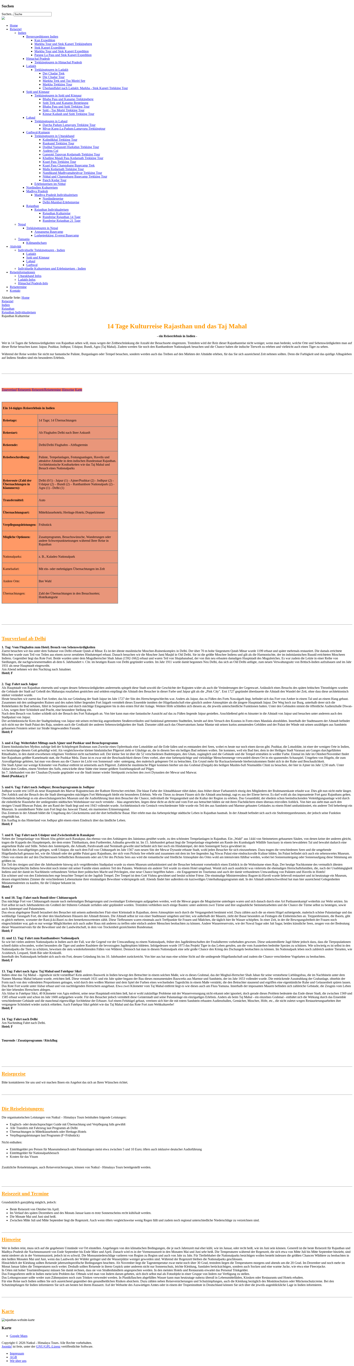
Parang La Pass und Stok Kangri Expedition (63, 55)
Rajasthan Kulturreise (56, 213)
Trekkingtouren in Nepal (42, 228)
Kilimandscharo (36, 242)
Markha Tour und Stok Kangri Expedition (61, 51)
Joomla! (7, 1346)
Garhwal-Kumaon (38, 132)
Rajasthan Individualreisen (51, 209)
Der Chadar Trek (54, 73)
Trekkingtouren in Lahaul (50, 121)
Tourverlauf (9, 389)
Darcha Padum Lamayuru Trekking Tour (69, 125)
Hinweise (68, 389)
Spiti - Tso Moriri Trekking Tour (63, 110)
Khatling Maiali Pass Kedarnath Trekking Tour (73, 158)
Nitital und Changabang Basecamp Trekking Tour (75, 176)
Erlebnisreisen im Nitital (50, 184)
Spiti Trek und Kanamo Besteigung (65, 103)
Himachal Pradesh (38, 58)
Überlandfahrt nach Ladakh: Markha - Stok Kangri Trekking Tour (85, 88)
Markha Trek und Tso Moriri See (64, 80)
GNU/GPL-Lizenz (48, 1346)
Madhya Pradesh (37, 191)
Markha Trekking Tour (57, 84)
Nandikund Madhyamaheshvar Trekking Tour (72, 173)
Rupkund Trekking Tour (58, 143)
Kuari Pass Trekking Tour (59, 161)
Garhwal (31, 265)
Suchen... (8, 14)
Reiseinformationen (22, 272)
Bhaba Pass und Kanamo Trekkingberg (68, 99)
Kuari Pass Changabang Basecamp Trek (69, 165)
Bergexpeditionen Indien (42, 36)
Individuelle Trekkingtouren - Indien (41, 250)
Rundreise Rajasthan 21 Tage (62, 220)
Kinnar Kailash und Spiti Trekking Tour (68, 114)
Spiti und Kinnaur (37, 91)
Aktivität (15, 246)
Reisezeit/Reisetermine (46, 389)
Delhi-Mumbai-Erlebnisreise (61, 202)
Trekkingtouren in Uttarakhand (54, 136)
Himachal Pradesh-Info (33, 283)
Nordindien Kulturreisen (42, 187)
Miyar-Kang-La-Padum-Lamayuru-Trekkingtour (74, 128)
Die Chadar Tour (54, 77)
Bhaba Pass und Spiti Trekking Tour (66, 106)
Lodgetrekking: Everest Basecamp (56, 235)
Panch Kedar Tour (54, 180)
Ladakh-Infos (26, 279)
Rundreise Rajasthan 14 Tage (62, 217)
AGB (13, 1357)
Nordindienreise (53, 198)
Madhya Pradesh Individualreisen (56, 195)
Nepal (22, 224)
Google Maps (18, 1336)
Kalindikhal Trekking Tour (60, 139)
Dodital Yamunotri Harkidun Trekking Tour (71, 147)
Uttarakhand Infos (29, 276)
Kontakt (15, 290)
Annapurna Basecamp (48, 231)
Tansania (24, 239)
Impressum (17, 1353)
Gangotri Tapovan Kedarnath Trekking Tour (71, 154)
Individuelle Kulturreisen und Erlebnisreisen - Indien (52, 268)
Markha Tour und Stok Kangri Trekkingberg (63, 44)
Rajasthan (32, 206)
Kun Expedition (44, 40)
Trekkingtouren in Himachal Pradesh (58, 62)
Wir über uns (18, 1361)
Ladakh (31, 66)
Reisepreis (24, 389)
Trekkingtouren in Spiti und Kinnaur (58, 95)
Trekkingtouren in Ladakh (51, 69)
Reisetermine (18, 287)
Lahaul (30, 117)
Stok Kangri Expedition (49, 47)
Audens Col (50, 150)
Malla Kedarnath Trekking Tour (63, 169)
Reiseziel (16, 29)
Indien (22, 33)
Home (14, 25)
